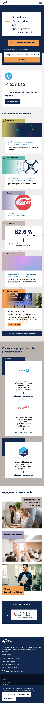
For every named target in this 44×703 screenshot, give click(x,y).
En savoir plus (12, 102)
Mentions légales (7, 682)
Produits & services (8, 661)
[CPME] (24, 615)
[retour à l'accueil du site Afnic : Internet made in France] (22, 642)
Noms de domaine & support (11, 664)
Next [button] (37, 615)
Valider (22, 60)
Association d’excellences (10, 658)
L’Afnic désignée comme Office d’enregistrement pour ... (20, 144)
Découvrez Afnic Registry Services (23, 43)
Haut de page (7, 654)
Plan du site (5, 684)
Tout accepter (9, 694)
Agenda (9, 193)
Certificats (5, 677)
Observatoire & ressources (11, 667)
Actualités (10, 121)
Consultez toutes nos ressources (22, 334)
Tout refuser (24, 694)
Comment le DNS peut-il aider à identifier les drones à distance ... (21, 179)
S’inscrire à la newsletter (15, 671)
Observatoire (11, 254)
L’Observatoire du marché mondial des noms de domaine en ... (22, 275)
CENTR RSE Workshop (16, 215)
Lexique (4, 679)
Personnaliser (9, 699)
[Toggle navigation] (40, 2)
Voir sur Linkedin (14, 324)
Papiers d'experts (12, 158)
